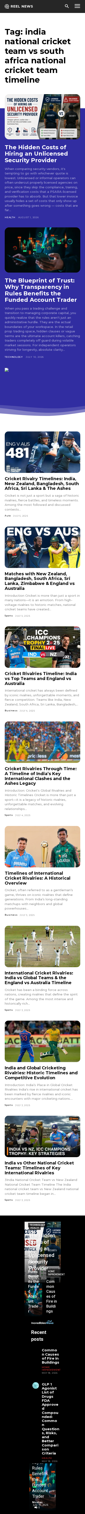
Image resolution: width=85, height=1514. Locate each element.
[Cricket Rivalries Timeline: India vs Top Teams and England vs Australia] (42, 647)
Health (10, 217)
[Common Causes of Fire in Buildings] (52, 1299)
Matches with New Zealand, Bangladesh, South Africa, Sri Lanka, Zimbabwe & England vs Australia (40, 581)
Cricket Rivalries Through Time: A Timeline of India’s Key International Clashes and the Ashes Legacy (41, 776)
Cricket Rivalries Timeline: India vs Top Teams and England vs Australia (41, 678)
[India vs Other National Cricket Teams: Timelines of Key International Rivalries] (42, 1136)
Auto (8, 515)
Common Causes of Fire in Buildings (50, 1356)
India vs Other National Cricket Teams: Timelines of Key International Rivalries (39, 1167)
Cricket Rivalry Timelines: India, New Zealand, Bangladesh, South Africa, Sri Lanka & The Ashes (42, 483)
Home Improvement (56, 1273)
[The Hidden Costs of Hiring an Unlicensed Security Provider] (42, 116)
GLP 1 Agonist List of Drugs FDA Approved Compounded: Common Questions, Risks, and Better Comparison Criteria (50, 1418)
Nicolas (37, 1502)
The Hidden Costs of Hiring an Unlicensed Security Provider (36, 154)
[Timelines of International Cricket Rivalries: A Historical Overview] (42, 846)
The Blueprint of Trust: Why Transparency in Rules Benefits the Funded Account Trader (41, 290)
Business (11, 710)
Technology (14, 356)
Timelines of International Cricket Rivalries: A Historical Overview (37, 878)
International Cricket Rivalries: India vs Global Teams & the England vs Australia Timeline (39, 977)
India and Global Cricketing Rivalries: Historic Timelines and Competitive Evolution (41, 1072)
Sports (9, 615)
